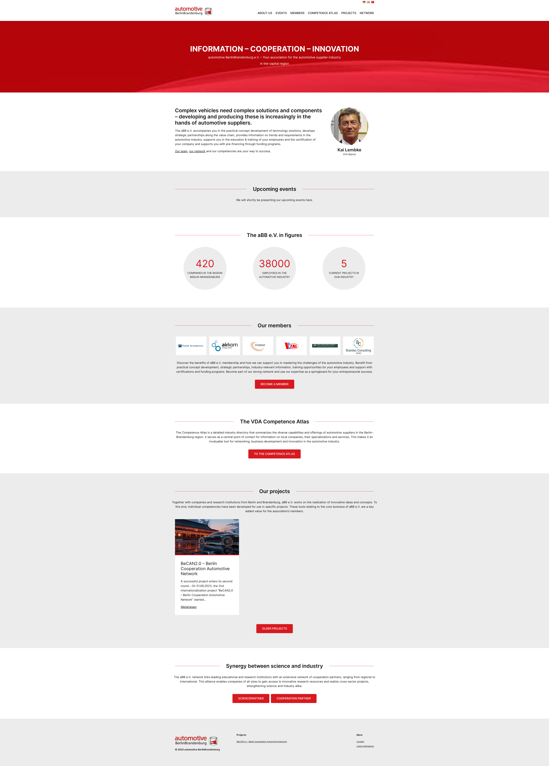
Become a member (275, 384)
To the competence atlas (274, 454)
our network (197, 151)
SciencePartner (251, 698)
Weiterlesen (189, 607)
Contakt (360, 741)
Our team (181, 151)
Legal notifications (365, 746)
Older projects (274, 628)
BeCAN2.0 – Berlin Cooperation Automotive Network (205, 568)
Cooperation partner (294, 698)
